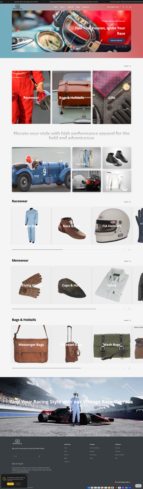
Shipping (92, 451)
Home (55, 7)
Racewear (117, 448)
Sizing (91, 458)
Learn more (9, 480)
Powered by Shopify (28, 487)
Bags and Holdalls (119, 454)
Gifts (116, 458)
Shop (61, 7)
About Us (70, 7)
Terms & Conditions (95, 448)
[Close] (26, 475)
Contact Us (86, 7)
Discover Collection (26, 40)
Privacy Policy (93, 454)
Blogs (78, 7)
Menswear (117, 451)
